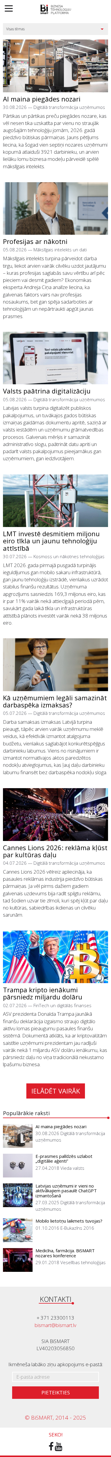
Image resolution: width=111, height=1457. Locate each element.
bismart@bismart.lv (55, 1325)
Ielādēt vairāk (55, 1090)
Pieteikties (55, 1392)
